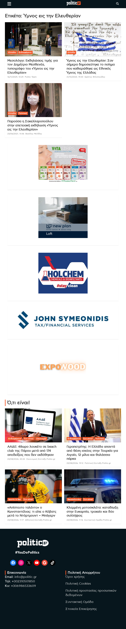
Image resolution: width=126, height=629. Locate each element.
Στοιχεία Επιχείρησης (81, 609)
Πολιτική (23, 113)
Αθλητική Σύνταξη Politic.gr (38, 520)
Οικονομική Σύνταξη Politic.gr (40, 459)
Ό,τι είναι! (28, 439)
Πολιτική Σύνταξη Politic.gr (98, 463)
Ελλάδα (12, 52)
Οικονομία (41, 439)
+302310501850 (23, 581)
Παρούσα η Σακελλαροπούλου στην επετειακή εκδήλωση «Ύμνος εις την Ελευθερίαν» (32, 125)
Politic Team (31, 77)
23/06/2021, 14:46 (15, 134)
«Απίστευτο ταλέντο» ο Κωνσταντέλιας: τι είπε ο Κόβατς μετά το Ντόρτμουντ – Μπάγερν (31, 511)
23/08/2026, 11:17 (15, 520)
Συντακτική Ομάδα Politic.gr (98, 520)
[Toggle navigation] (9, 4)
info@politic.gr (25, 577)
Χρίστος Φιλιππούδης (94, 77)
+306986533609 (23, 586)
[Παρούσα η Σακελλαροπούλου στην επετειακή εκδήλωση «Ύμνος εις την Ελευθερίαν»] (33, 100)
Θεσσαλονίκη (74, 499)
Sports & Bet (14, 499)
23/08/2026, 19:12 (75, 463)
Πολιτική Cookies (78, 583)
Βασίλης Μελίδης (33, 134)
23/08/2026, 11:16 (75, 520)
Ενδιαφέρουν (25, 52)
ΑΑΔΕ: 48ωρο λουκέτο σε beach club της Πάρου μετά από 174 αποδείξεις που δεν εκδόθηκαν (31, 450)
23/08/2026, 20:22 (16, 459)
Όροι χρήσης (75, 576)
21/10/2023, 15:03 (75, 77)
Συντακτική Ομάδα (79, 602)
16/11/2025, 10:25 (15, 77)
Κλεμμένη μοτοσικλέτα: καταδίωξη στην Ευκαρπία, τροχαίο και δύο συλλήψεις (92, 511)
